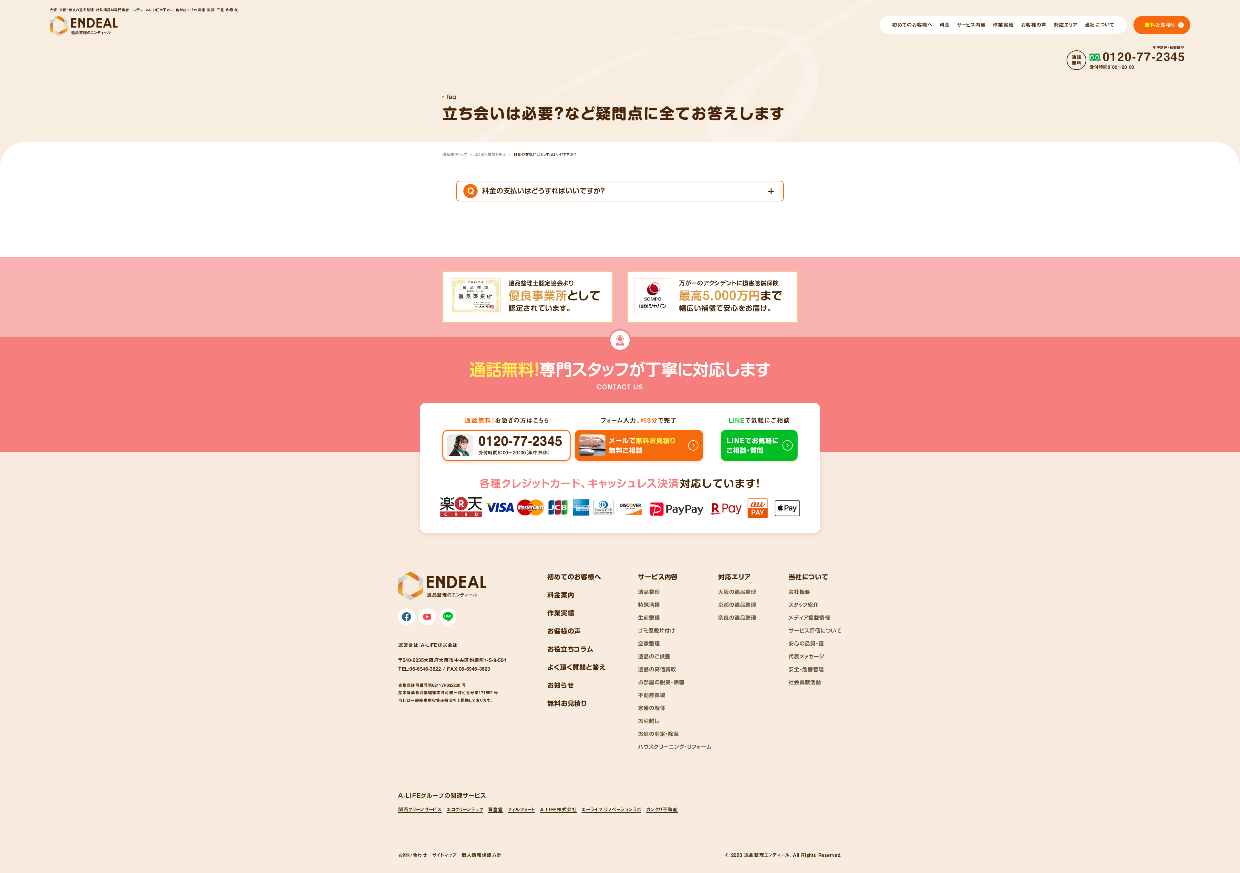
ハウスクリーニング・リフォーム (675, 746)
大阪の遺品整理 (737, 591)
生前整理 (649, 617)
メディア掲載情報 (809, 617)
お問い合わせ (412, 855)
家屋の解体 (651, 708)
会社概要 (799, 591)
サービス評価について (815, 630)
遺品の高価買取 (657, 669)
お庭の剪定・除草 (658, 733)
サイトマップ (444, 855)
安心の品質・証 (806, 643)
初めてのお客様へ (574, 577)
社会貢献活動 (805, 682)
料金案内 (560, 595)
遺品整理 (649, 591)
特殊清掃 (649, 604)
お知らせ (560, 685)
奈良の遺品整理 (737, 617)
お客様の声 (564, 631)
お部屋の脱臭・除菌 (661, 682)
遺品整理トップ (454, 154)
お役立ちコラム (570, 649)
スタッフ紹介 (804, 604)
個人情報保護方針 (481, 855)
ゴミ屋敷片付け (657, 630)
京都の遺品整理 (737, 604)
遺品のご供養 (654, 656)
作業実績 (560, 613)
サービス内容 (658, 577)
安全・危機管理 (806, 669)
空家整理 (649, 643)
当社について (809, 577)
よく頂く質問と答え (490, 154)
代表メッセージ (806, 656)
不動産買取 (651, 695)
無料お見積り (567, 703)
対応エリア (734, 577)
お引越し (648, 721)
